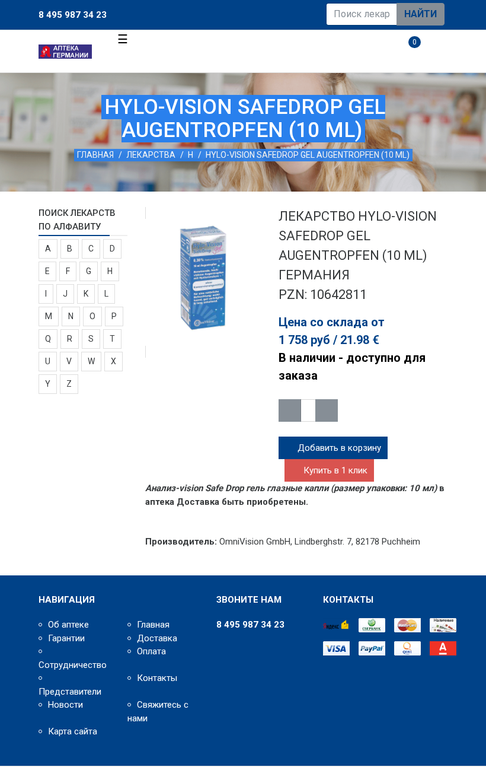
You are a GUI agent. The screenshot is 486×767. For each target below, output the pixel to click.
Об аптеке (68, 624)
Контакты (157, 678)
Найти (420, 14)
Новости (65, 704)
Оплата (151, 651)
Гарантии (66, 638)
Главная (95, 155)
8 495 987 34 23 (73, 14)
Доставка (157, 638)
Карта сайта (72, 731)
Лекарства (150, 155)
